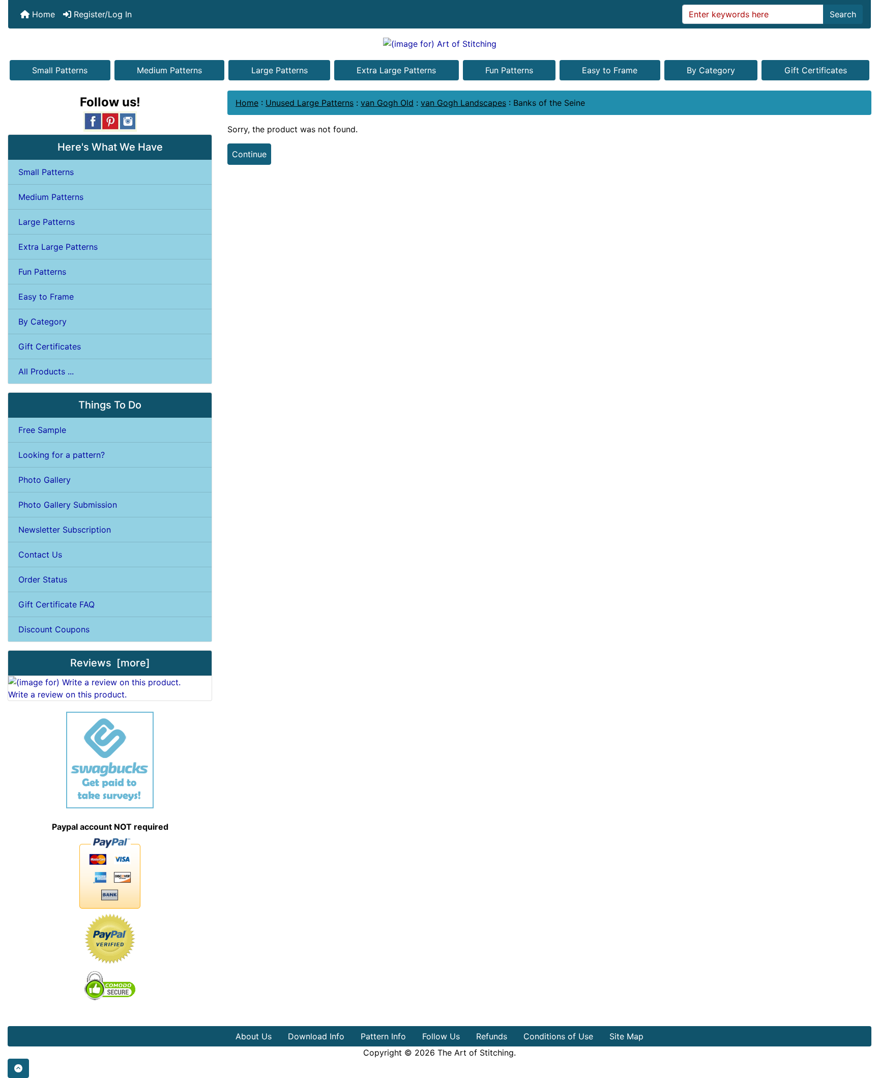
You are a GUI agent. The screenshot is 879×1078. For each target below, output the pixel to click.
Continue (249, 154)
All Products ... (46, 371)
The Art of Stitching (475, 1052)
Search (843, 14)
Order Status (42, 579)
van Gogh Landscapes (463, 103)
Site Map (626, 1036)
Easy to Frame (609, 70)
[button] (18, 1068)
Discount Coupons (54, 629)
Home (42, 14)
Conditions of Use (558, 1036)
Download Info (316, 1036)
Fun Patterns (509, 70)
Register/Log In (101, 14)
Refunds (491, 1036)
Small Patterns (59, 70)
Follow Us (441, 1036)
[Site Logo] (439, 43)
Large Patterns (279, 70)
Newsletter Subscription (64, 530)
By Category (711, 70)
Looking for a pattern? (61, 455)
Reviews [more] (110, 663)
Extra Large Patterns (396, 70)
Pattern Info (383, 1036)
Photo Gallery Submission (67, 505)
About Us (254, 1036)
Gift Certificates (815, 70)
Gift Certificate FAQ (56, 604)
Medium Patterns (169, 70)
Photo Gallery (44, 480)
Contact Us (40, 554)
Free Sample (42, 430)
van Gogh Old (387, 103)
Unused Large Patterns (310, 103)
